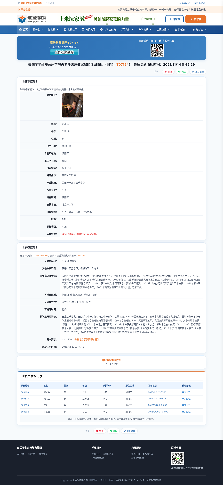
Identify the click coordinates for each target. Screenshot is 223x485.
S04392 (25, 411)
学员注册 (96, 453)
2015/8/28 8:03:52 (157, 405)
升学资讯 (143, 29)
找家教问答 (108, 453)
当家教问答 (148, 453)
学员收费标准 (98, 458)
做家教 (197, 19)
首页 (25, 29)
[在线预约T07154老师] (64, 52)
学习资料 (125, 29)
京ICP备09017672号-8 (127, 480)
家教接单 (72, 29)
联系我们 (200, 3)
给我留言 (43, 453)
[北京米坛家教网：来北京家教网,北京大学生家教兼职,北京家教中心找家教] (33, 19)
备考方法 (180, 29)
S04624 (25, 398)
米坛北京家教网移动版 (150, 480)
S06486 (25, 392)
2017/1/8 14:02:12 (157, 398)
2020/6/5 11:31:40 (157, 392)
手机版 (51, 3)
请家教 (176, 19)
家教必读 (198, 29)
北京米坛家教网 (80, 480)
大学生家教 (110, 29)
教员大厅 (90, 29)
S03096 (25, 405)
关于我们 (21, 453)
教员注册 (135, 453)
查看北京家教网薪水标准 (87, 339)
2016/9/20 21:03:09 (158, 411)
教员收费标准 (137, 458)
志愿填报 (162, 29)
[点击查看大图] (72, 116)
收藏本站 (186, 3)
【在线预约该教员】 (112, 360)
